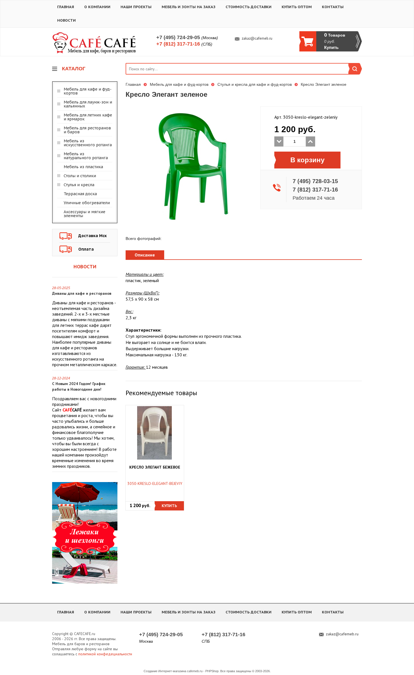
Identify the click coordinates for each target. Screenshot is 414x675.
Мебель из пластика (83, 166)
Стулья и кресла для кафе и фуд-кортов (254, 84)
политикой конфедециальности (105, 653)
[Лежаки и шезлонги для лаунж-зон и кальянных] (84, 532)
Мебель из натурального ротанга (86, 155)
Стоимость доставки (248, 6)
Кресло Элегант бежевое (154, 467)
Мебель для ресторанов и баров (87, 129)
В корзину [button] (307, 160)
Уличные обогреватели (87, 202)
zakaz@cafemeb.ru (257, 38)
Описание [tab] (145, 255)
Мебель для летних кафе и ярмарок (88, 117)
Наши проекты (136, 6)
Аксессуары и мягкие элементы (84, 213)
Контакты (333, 6)
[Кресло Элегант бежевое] (154, 433)
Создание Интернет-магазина (165, 671)
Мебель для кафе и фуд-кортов (88, 91)
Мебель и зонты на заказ (188, 6)
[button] (169, 505)
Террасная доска (80, 193)
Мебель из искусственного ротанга (88, 142)
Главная (65, 6)
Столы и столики (80, 175)
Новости (66, 20)
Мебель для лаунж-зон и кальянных (88, 104)
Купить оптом (297, 6)
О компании (97, 6)
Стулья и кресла (79, 184)
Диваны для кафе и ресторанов (81, 293)
